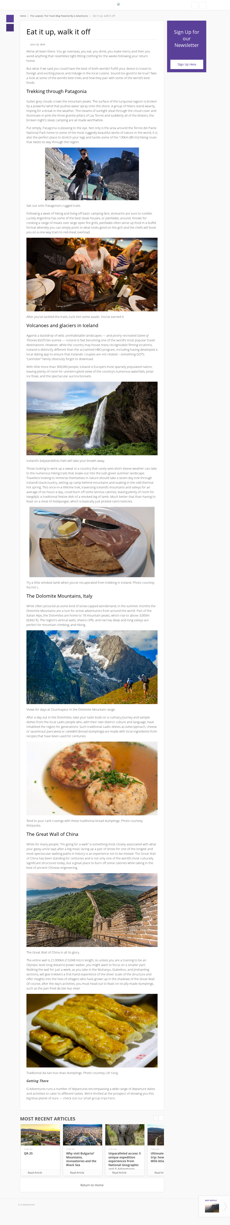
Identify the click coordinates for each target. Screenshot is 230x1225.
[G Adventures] (118, 6)
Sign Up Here (187, 64)
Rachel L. (32, 587)
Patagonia (50, 128)
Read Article (35, 1172)
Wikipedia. (33, 825)
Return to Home (92, 1185)
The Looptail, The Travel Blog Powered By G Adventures (59, 15)
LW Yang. (112, 1073)
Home (10, 18)
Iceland (71, 340)
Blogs (10, 27)
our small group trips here (96, 1098)
